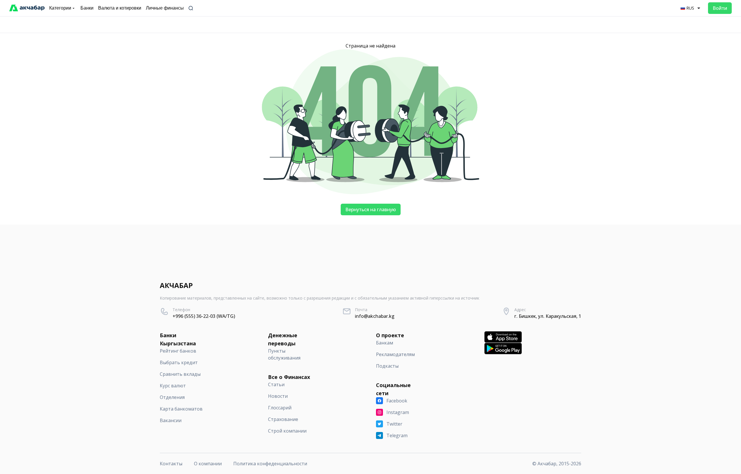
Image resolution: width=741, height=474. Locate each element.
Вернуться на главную (370, 209)
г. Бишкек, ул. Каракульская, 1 (547, 316)
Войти (720, 8)
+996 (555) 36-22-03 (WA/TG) (204, 316)
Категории (60, 8)
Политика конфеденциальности (270, 463)
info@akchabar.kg (375, 316)
